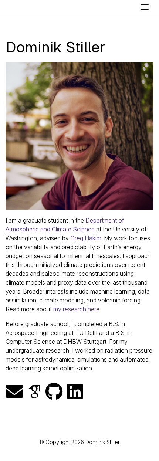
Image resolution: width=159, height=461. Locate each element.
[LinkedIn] (75, 392)
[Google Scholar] (34, 392)
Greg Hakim (85, 238)
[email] (14, 392)
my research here (76, 309)
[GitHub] (54, 392)
